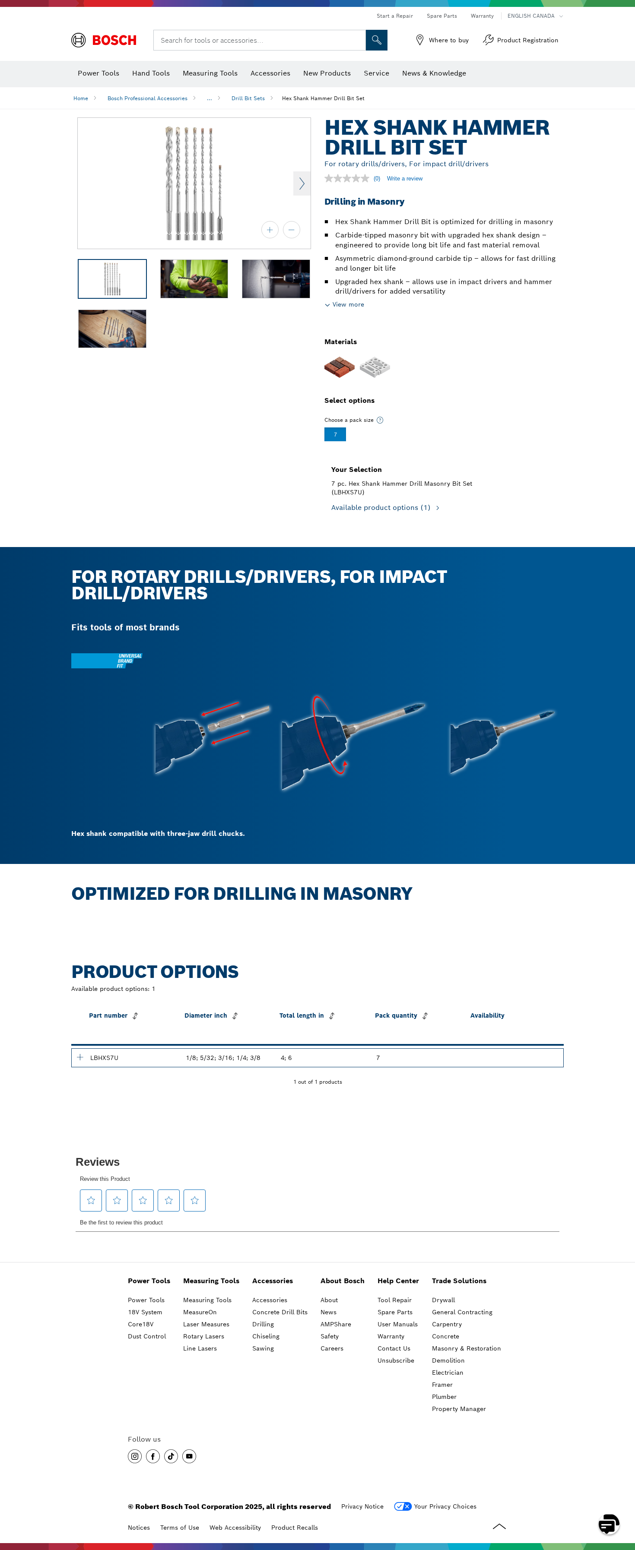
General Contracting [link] (462, 1312)
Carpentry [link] (447, 1324)
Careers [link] (332, 1348)
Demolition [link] (448, 1360)
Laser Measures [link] (206, 1324)
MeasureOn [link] (200, 1312)
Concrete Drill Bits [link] (280, 1312)
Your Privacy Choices (445, 1506)
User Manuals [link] (398, 1324)
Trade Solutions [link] (459, 1280)
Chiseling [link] (265, 1336)
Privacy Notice (362, 1506)
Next (302, 183)
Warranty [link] (391, 1336)
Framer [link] (442, 1385)
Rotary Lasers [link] (203, 1336)
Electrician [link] (448, 1372)
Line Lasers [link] (200, 1348)
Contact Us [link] (394, 1348)
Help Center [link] (398, 1280)
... (209, 98)
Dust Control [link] (147, 1336)
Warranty (482, 16)
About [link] (329, 1300)
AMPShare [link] (336, 1324)
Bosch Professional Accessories (147, 98)
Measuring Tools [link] (211, 1280)
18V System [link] (145, 1312)
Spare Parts (442, 16)
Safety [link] (330, 1336)
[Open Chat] (609, 1524)
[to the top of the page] (622, 1499)
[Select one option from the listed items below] (380, 420)
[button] (135, 1456)
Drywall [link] (443, 1300)
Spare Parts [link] (395, 1312)
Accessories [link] (272, 1280)
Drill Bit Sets (248, 98)
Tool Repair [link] (395, 1300)
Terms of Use (179, 1527)
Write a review (404, 178)
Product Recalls (294, 1527)
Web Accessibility (235, 1527)
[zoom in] (270, 229)
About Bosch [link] (343, 1280)
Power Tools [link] (149, 1280)
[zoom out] (291, 229)
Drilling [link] (263, 1324)
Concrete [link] (445, 1336)
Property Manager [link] (459, 1409)
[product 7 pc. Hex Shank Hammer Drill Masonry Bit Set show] (80, 1057)
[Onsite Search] (376, 40)
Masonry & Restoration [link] (466, 1348)
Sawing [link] (263, 1348)
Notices (139, 1527)
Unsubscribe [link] (396, 1360)
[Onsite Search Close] (358, 40)
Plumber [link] (444, 1397)
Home (80, 98)
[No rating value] (349, 178)
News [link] (329, 1312)
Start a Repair (395, 16)
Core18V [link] (140, 1324)
